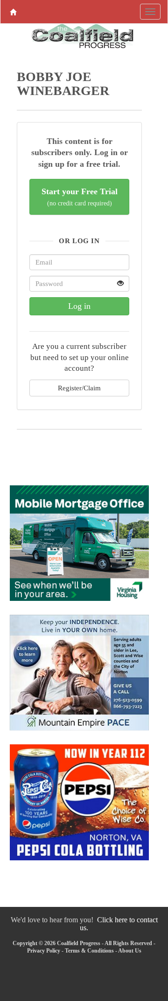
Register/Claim (79, 388)
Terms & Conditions (89, 950)
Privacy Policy (43, 950)
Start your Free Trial (80, 197)
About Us (129, 950)
